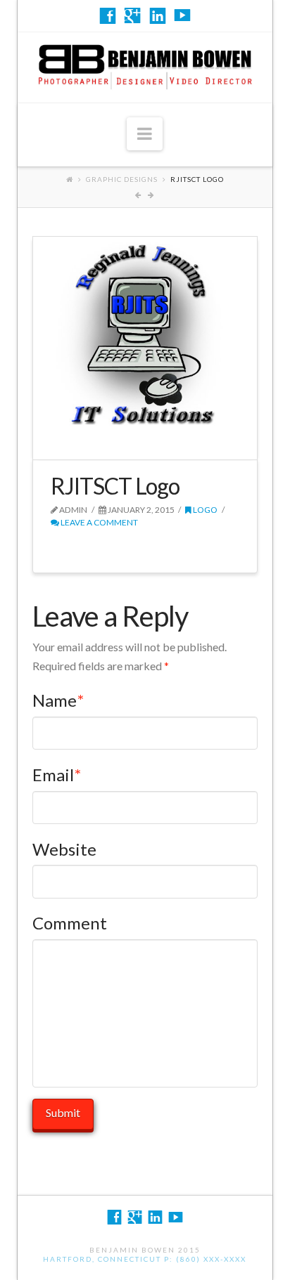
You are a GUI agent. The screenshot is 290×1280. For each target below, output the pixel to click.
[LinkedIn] (157, 15)
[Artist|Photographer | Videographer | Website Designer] (144, 64)
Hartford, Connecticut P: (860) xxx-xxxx (144, 1259)
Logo (204, 509)
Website (64, 849)
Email (56, 774)
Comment (69, 923)
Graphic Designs (122, 179)
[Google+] (132, 15)
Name (58, 700)
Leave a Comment (98, 522)
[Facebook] (107, 15)
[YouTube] (182, 15)
